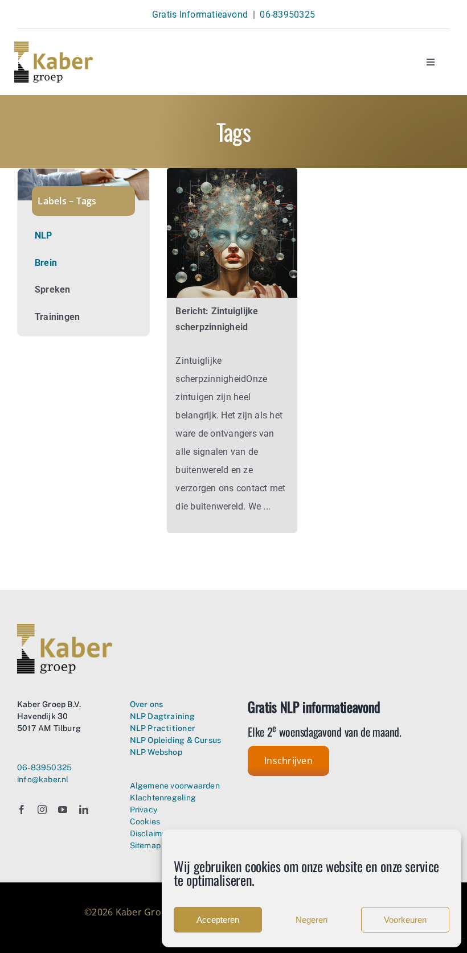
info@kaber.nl (43, 779)
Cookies (145, 821)
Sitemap (145, 845)
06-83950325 (287, 14)
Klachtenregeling (163, 797)
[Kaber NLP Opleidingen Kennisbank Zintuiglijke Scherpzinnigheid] (232, 172)
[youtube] (62, 809)
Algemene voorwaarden (175, 785)
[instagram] (42, 809)
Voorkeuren (405, 920)
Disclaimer (150, 833)
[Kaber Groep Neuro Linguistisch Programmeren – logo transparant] (53, 45)
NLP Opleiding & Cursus (176, 740)
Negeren (311, 920)
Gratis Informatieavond (200, 14)
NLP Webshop (156, 752)
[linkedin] (83, 809)
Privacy (143, 809)
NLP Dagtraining (162, 716)
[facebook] (21, 809)
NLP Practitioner (162, 728)
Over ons (146, 704)
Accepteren (217, 920)
